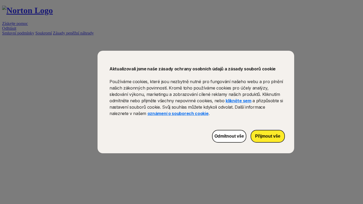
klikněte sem (238, 100)
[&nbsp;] (173, 192)
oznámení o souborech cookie (178, 113)
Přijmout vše (267, 136)
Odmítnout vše (229, 136)
